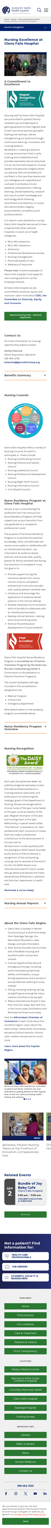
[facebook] (6, 1494)
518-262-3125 (25, 1485)
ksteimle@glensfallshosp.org (22, 362)
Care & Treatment (26, 1333)
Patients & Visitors (25, 1342)
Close (25, 1521)
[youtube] (35, 1494)
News (25, 1452)
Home (6, 19)
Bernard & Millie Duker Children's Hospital (25, 1379)
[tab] (24, 1099)
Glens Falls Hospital (26, 1398)
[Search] (39, 10)
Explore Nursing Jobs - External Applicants (25, 316)
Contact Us (25, 1470)
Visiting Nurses (25, 1416)
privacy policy (21, 1514)
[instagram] (15, 1494)
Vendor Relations (25, 1461)
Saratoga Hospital (25, 1407)
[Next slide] (43, 1080)
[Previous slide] (8, 1080)
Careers (14, 19)
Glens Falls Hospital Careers (28, 19)
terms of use (39, 1514)
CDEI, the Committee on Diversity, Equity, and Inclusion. (25, 299)
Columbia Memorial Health (25, 1389)
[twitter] (25, 1494)
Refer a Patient (25, 1443)
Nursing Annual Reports (21, 903)
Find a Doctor (25, 1315)
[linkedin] (45, 1494)
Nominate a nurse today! (19, 890)
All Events (25, 1214)
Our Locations (25, 1324)
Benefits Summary (17, 375)
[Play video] (25, 64)
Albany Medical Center (25, 1369)
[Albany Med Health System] (16, 10)
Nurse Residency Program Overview (23, 728)
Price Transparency (25, 1351)
